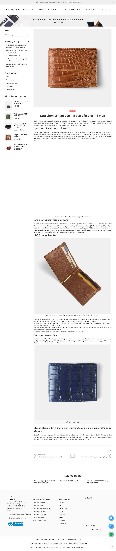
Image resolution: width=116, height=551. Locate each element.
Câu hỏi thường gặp (38, 518)
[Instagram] (93, 529)
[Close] (114, 2)
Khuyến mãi (62, 520)
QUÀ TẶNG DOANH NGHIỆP (70, 10)
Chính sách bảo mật (38, 505)
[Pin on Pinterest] (110, 450)
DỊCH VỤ (101, 10)
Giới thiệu (61, 502)
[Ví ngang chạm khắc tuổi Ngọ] (8, 137)
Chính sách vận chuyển (39, 515)
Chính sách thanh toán (39, 512)
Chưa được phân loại (12, 80)
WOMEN (33, 10)
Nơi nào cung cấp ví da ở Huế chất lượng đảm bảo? (44, 482)
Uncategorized (10, 89)
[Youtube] (100, 529)
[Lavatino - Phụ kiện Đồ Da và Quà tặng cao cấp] (10, 9)
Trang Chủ (56, 22)
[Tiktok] (97, 529)
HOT (17, 10)
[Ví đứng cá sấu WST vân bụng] (8, 116)
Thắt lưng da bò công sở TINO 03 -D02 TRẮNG (20, 125)
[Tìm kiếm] (110, 9)
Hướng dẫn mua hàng (39, 520)
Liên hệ (61, 518)
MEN (24, 10)
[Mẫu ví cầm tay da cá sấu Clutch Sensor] (8, 147)
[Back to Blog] (72, 456)
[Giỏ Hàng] (106, 9)
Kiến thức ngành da (11, 83)
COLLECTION (89, 10)
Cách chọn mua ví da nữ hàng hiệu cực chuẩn (97, 482)
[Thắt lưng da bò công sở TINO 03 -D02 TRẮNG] (8, 126)
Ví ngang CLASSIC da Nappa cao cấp (21, 102)
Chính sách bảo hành (39, 502)
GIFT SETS (52, 10)
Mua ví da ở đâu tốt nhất (69, 481)
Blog (62, 22)
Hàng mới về (62, 524)
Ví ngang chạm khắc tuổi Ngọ (20, 135)
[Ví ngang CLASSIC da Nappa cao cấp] (8, 105)
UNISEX (42, 10)
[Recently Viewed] (112, 547)
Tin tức (61, 512)
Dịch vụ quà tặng (63, 509)
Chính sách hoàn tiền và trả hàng (42, 509)
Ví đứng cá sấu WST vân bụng (20, 115)
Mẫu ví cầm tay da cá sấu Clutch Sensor (20, 145)
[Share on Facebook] (108, 450)
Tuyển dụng (9, 86)
